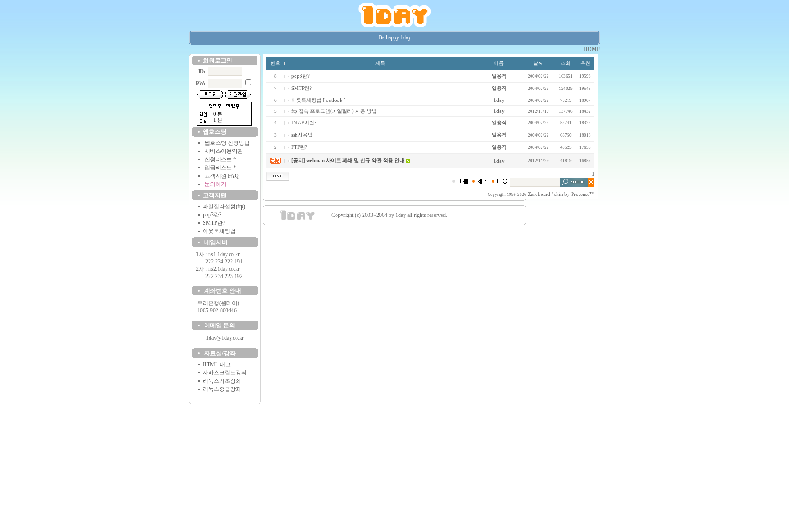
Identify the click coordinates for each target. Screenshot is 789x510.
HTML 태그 (217, 364)
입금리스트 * (220, 167)
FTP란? (299, 147)
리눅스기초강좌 (222, 381)
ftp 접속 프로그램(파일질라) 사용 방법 (334, 111)
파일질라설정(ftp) (224, 206)
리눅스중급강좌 (222, 389)
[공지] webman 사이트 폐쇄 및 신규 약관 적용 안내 (348, 160)
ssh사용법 (302, 134)
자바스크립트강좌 (225, 372)
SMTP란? (214, 223)
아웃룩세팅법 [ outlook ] (318, 100)
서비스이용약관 (224, 151)
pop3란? (212, 214)
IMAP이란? (303, 122)
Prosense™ (582, 194)
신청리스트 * (220, 159)
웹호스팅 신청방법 (227, 143)
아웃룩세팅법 (219, 231)
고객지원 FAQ (222, 176)
